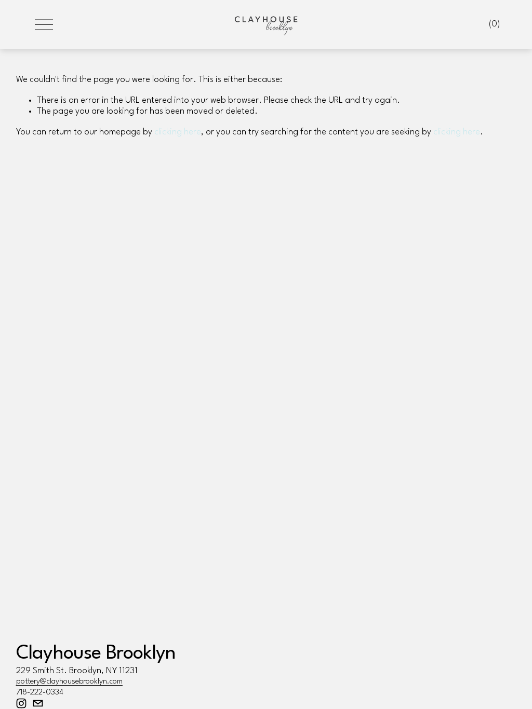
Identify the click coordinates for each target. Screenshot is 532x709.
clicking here (177, 132)
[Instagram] (21, 703)
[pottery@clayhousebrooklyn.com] (38, 703)
